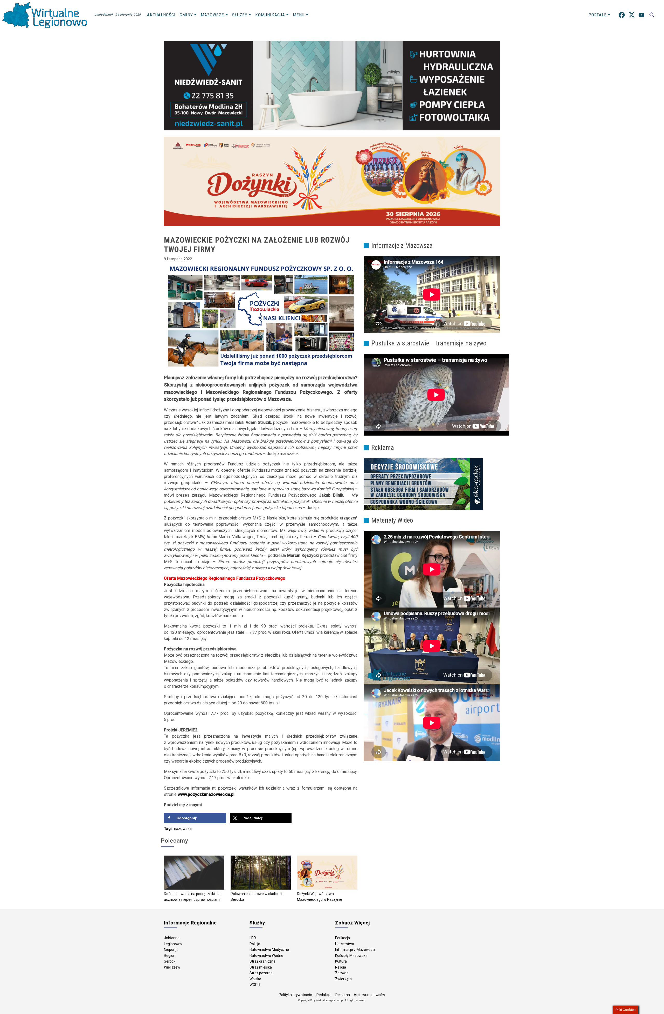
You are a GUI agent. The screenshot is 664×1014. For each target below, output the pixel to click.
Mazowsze (212, 14)
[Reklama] (423, 484)
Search (651, 15)
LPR (253, 938)
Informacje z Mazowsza (355, 950)
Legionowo (173, 944)
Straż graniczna (262, 961)
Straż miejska (261, 967)
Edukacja (342, 938)
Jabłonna (171, 938)
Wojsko (255, 979)
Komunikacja (270, 14)
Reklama (342, 995)
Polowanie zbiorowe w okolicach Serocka (257, 897)
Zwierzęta (343, 979)
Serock (169, 961)
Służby (239, 14)
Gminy (186, 14)
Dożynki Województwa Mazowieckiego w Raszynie (319, 897)
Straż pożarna (261, 973)
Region (169, 955)
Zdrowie (342, 973)
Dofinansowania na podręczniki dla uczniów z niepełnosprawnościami (192, 897)
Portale (598, 14)
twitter (632, 15)
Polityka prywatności (296, 995)
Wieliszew (172, 967)
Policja (255, 944)
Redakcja (323, 995)
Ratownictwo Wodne (266, 955)
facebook (622, 15)
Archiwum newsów (369, 995)
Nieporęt (171, 950)
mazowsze (182, 828)
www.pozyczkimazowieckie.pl (206, 794)
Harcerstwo (344, 944)
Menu (299, 14)
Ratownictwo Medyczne (269, 950)
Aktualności (161, 14)
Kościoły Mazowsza (351, 955)
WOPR (255, 985)
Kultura (341, 961)
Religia (340, 967)
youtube (642, 15)
